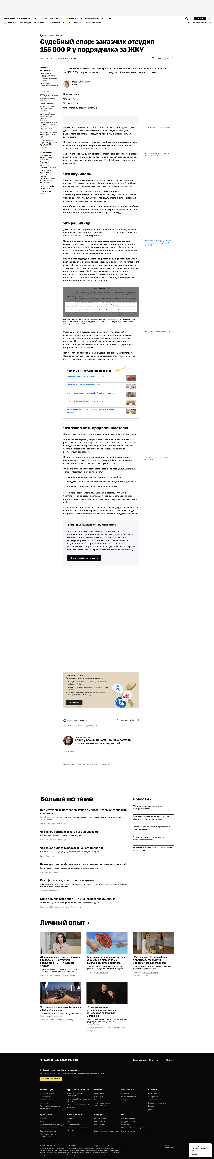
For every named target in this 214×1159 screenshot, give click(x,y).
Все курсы (71, 1107)
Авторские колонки (128, 1096)
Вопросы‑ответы (47, 1100)
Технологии (98, 1128)
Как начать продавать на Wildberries (75, 1094)
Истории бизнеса (128, 1100)
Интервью (125, 1093)
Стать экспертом (128, 1131)
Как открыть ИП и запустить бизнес (78, 1100)
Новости (70, 1118)
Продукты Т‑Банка (128, 1121)
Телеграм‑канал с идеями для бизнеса (50, 1107)
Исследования (73, 1124)
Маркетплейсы (100, 1093)
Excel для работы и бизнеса (78, 1104)
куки (202, 1146)
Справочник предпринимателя (106, 1131)
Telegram (138, 1060)
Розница (97, 1100)
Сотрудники (153, 1096)
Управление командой (157, 1103)
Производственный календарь (52, 1124)
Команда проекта (128, 1118)
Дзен (169, 1060)
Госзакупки (152, 1106)
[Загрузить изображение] (136, 759)
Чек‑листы (44, 1103)
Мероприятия (99, 1124)
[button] (186, 18)
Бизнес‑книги (99, 1121)
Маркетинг (152, 1093)
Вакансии (125, 1124)
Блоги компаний (100, 1118)
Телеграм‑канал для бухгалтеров (48, 1135)
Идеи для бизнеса (47, 1093)
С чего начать (45, 1096)
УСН (42, 1121)
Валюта (151, 1109)
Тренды (70, 1121)
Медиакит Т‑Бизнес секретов (133, 1128)
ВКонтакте (154, 1060)
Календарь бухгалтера (49, 1128)
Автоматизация (154, 1100)
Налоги (43, 1118)
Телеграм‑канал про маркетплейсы (102, 1104)
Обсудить (159, 58)
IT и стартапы (99, 1096)
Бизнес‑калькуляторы (48, 1131)
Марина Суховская (81, 81)
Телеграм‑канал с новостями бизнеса (78, 1129)
